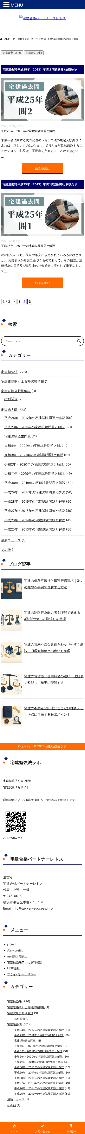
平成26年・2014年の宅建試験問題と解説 (34, 520)
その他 (6, 550)
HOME (11, 944)
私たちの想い (16, 950)
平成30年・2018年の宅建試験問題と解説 (34, 483)
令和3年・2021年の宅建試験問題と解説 (33, 455)
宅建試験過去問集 (17, 436)
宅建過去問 (9, 410)
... (2, 156)
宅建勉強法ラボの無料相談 (24, 962)
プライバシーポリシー (21, 974)
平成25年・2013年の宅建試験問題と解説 (28, 131)
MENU (17, 5)
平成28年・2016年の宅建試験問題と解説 (34, 501)
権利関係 (11, 399)
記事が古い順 (34, 52)
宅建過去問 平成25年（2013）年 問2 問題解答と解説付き (40, 69)
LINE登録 (13, 968)
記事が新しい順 (12, 52)
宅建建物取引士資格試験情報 (22, 381)
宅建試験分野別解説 (16, 391)
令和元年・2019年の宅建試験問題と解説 (34, 474)
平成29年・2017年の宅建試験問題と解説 (34, 492)
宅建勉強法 (9, 372)
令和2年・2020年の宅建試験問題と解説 (34, 464)
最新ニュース (11, 540)
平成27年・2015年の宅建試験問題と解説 (34, 511)
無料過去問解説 (17, 956)
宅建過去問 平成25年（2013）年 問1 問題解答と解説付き (39, 184)
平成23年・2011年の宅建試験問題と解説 (34, 427)
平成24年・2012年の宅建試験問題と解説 (34, 418)
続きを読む (42, 168)
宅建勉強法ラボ (55, 746)
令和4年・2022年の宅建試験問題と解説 (34, 446)
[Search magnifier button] (79, 341)
